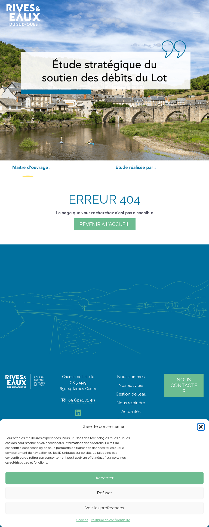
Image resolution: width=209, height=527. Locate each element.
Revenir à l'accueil (104, 224)
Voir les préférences (104, 507)
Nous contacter (184, 385)
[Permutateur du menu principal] (196, 15)
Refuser (104, 493)
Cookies (82, 520)
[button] (201, 427)
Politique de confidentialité (110, 520)
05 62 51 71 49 (81, 400)
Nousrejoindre (131, 402)
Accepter (104, 478)
